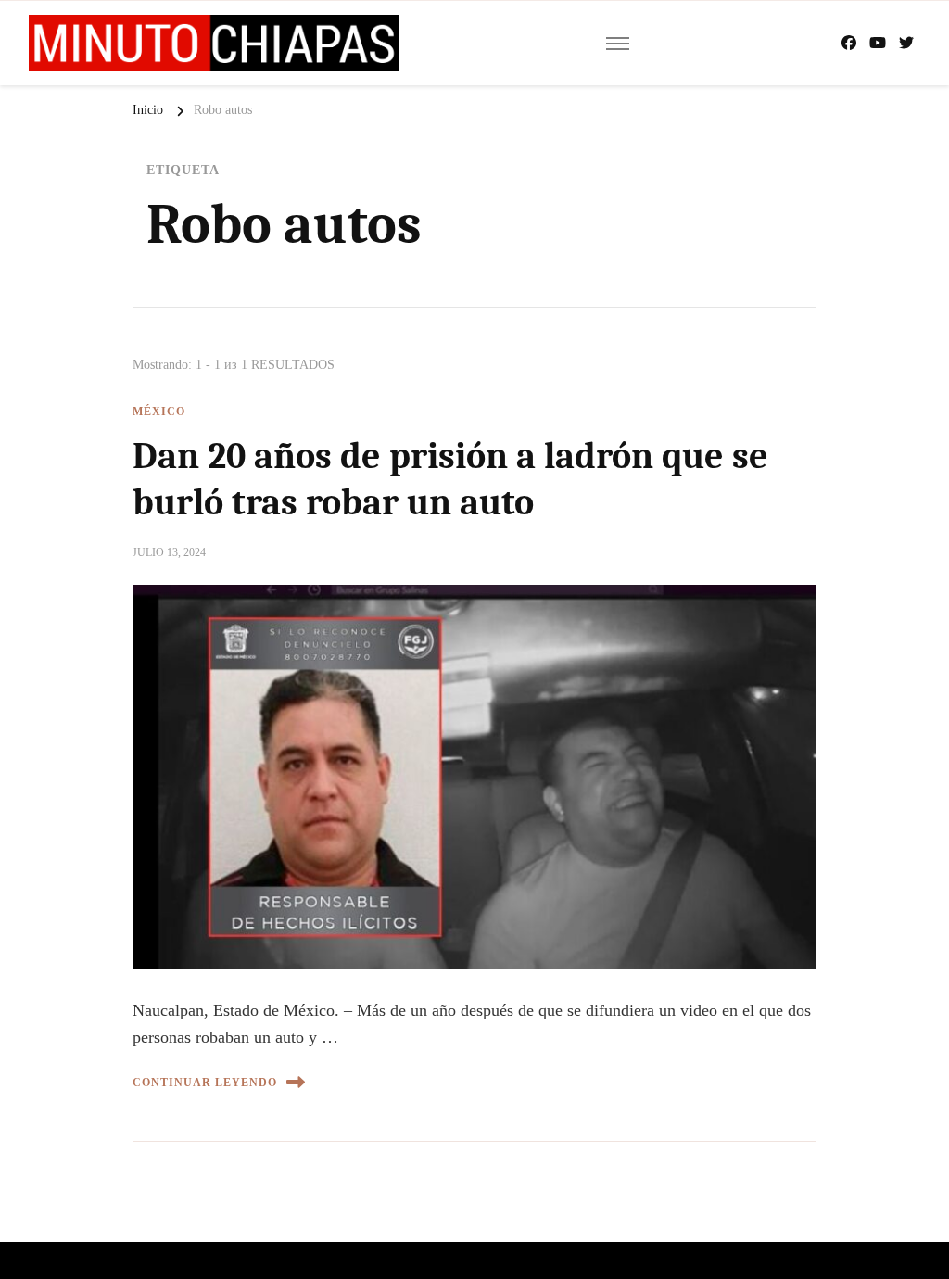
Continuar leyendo (205, 1082)
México (159, 411)
